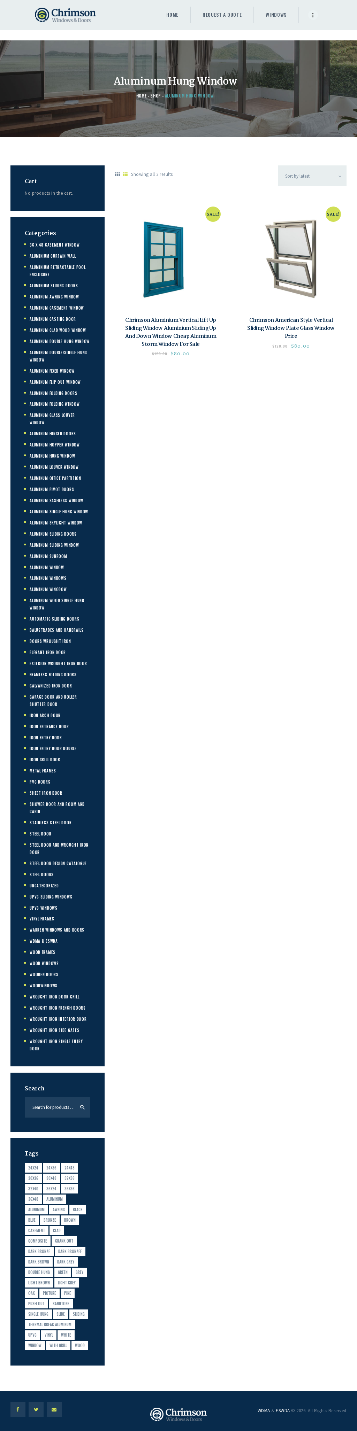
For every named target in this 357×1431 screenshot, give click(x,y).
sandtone (61, 1303)
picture (49, 1293)
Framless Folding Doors (53, 674)
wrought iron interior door (58, 1019)
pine (67, 1293)
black (78, 1209)
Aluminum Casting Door (53, 319)
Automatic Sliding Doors (54, 619)
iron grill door (45, 759)
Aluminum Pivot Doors (52, 489)
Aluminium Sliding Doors (54, 285)
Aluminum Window (47, 567)
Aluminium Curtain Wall (53, 256)
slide (60, 1314)
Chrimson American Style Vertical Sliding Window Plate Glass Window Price (290, 329)
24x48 (69, 1168)
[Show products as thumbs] (117, 174)
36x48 (33, 1199)
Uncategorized (44, 885)
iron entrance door (49, 726)
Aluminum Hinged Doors (53, 433)
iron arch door (45, 715)
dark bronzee (70, 1251)
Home (141, 96)
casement (36, 1230)
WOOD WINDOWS (44, 963)
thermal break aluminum (49, 1324)
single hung (38, 1314)
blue (32, 1220)
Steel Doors (42, 874)
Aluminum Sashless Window (56, 500)
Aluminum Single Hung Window (59, 511)
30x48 (51, 1178)
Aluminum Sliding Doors (53, 534)
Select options (170, 256)
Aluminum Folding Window (54, 404)
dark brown (38, 1262)
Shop (155, 96)
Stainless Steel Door (50, 822)
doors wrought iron (50, 641)
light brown (39, 1282)
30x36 (33, 1178)
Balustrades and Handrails (57, 630)
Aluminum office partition (55, 478)
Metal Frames (43, 770)
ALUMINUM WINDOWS (48, 578)
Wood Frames (42, 952)
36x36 (69, 1188)
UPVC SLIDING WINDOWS (51, 897)
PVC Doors (40, 782)
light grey (67, 1282)
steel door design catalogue (58, 863)
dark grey (65, 1262)
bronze (50, 1220)
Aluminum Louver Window (54, 467)
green (63, 1272)
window (34, 1345)
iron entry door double (53, 748)
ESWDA (283, 1411)
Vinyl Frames (42, 918)
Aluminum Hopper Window (54, 445)
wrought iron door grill (54, 997)
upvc (32, 1335)
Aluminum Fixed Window (52, 371)
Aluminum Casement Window (57, 308)
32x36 (69, 1178)
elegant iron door (48, 652)
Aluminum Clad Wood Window (58, 330)
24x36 (51, 1168)
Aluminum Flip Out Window (55, 382)
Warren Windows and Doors (57, 930)
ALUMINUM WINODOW (48, 589)
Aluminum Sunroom (48, 556)
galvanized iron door (51, 686)
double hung (39, 1272)
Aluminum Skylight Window (56, 523)
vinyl (49, 1335)
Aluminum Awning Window (54, 297)
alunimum (36, 1209)
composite (37, 1241)
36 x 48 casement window (54, 245)
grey (79, 1272)
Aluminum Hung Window (52, 456)
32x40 (33, 1188)
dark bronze (39, 1251)
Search (82, 1107)
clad (57, 1230)
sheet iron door (46, 793)
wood (80, 1345)
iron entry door (46, 737)
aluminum (54, 1199)
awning (59, 1209)
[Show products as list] (125, 174)
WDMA (264, 1411)
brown (70, 1220)
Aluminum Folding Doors (53, 393)
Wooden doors (44, 974)
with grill (58, 1345)
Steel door (40, 834)
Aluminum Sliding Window (54, 545)
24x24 (33, 1168)
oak (31, 1293)
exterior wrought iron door (58, 663)
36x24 (51, 1188)
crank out (64, 1241)
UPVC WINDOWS (43, 908)
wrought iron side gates (54, 1030)
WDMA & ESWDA (44, 941)
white (66, 1335)
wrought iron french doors (58, 1008)
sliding (79, 1314)
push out (36, 1303)
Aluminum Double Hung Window (60, 341)
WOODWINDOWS (44, 985)
